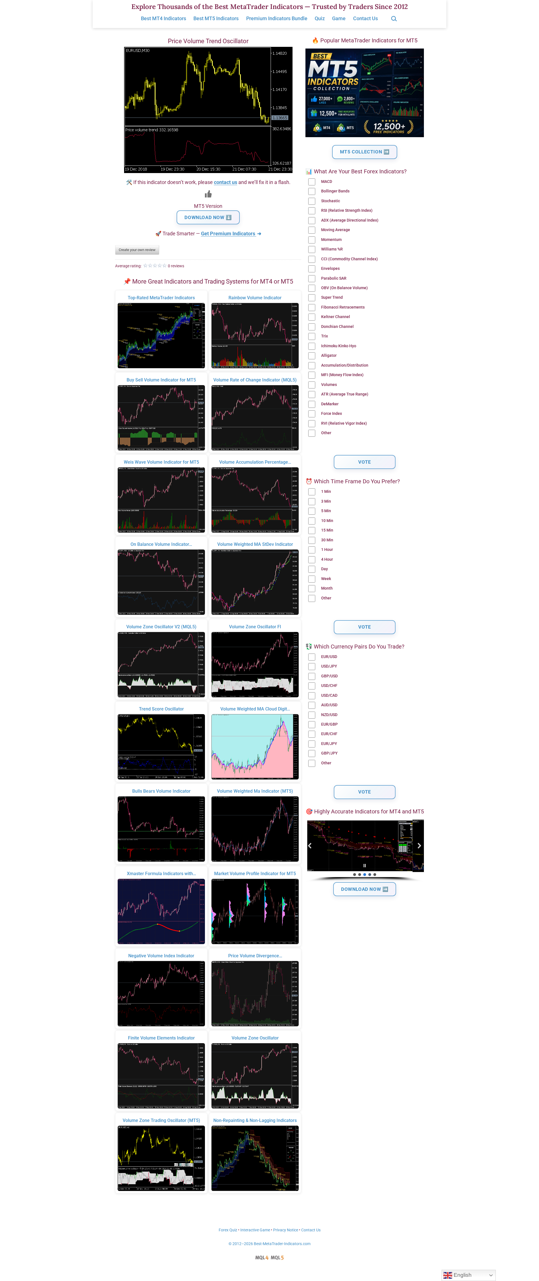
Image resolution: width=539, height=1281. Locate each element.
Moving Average (335, 229)
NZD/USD (329, 714)
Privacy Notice (285, 1230)
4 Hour (327, 559)
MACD (326, 181)
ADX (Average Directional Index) (349, 220)
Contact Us (365, 18)
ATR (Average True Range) (344, 394)
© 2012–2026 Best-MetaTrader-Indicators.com (269, 1243)
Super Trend (332, 297)
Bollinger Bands (335, 191)
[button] (309, 845)
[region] (364, 851)
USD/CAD (329, 695)
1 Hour (327, 549)
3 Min (326, 501)
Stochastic (330, 201)
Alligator (329, 355)
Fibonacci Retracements (343, 307)
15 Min (327, 530)
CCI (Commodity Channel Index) (349, 259)
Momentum (331, 239)
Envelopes (330, 268)
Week (326, 578)
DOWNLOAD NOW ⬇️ (208, 217)
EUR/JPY (329, 743)
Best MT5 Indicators (216, 18)
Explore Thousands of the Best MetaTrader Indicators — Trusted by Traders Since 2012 (269, 6)
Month (327, 588)
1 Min (326, 491)
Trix (324, 336)
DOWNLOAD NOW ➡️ (364, 889)
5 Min (326, 511)
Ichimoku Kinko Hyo (338, 346)
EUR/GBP (329, 724)
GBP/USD (329, 676)
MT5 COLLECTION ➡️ (365, 152)
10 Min (327, 520)
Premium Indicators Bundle (276, 18)
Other (326, 433)
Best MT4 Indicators (163, 18)
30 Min (327, 540)
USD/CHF (329, 685)
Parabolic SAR (333, 278)
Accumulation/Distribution (344, 365)
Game (339, 18)
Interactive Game (255, 1230)
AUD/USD (329, 705)
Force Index (331, 413)
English (462, 1275)
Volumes (329, 384)
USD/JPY (329, 666)
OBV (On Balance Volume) (344, 288)
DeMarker (330, 404)
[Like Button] (208, 194)
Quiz (320, 18)
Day (324, 569)
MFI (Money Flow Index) (342, 374)
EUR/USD (329, 656)
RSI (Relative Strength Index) (347, 210)
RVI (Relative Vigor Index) (344, 423)
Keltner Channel (335, 316)
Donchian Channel (337, 326)
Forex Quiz (228, 1230)
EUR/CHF (329, 734)
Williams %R (332, 249)
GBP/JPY (329, 753)
